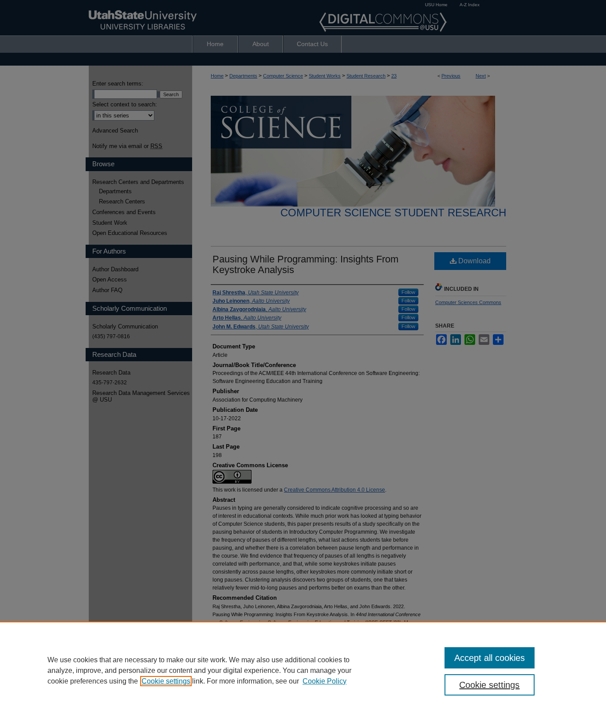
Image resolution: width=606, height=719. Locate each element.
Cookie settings (166, 681)
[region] (303, 670)
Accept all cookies (489, 658)
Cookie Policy (324, 681)
